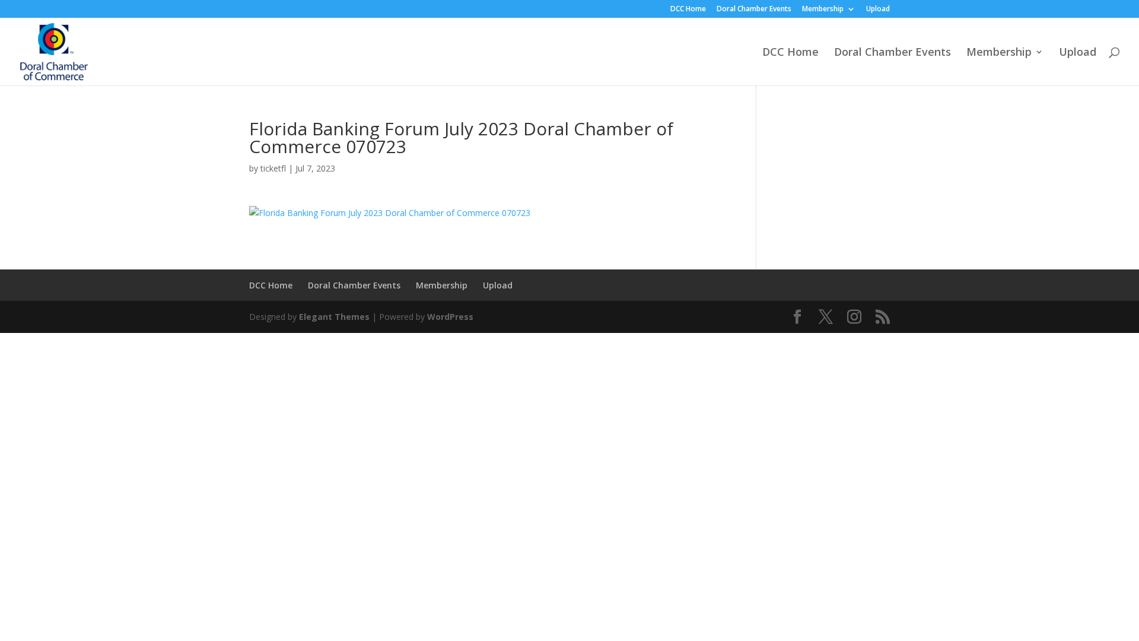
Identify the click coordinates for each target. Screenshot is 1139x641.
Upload (878, 9)
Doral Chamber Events (754, 9)
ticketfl (273, 168)
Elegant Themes (334, 316)
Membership (823, 9)
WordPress (450, 316)
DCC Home (688, 9)
